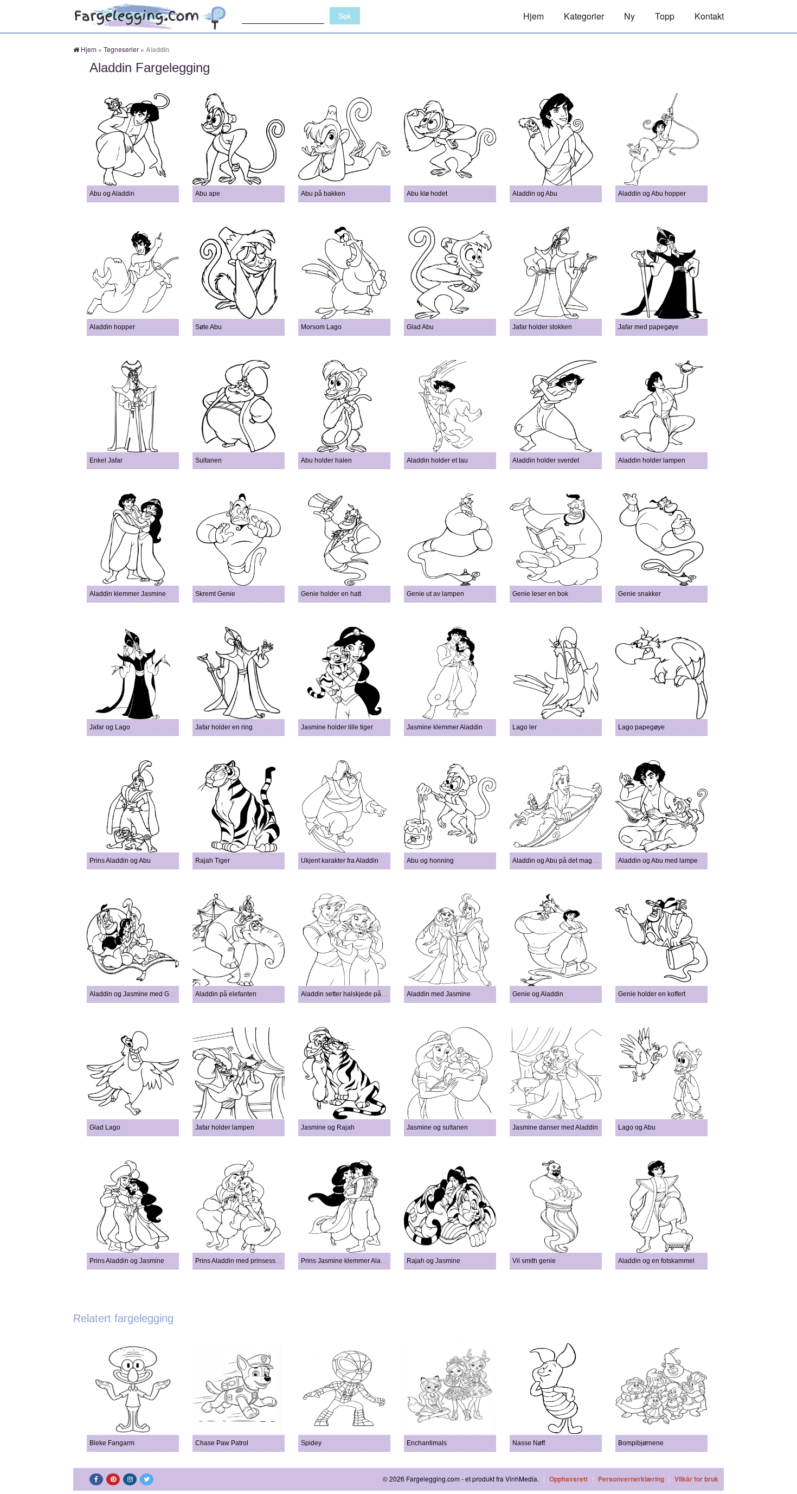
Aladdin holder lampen (651, 460)
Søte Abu (208, 327)
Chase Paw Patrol (221, 1443)
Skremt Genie (215, 594)
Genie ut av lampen (435, 594)
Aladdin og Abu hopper (652, 193)
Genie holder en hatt (331, 594)
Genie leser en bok (540, 594)
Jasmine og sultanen (437, 1127)
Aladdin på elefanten (225, 994)
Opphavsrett (568, 1479)
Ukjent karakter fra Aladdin (339, 860)
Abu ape (207, 193)
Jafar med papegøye (648, 327)
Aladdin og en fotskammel (656, 1261)
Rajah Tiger (212, 860)
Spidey (311, 1443)
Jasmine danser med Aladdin (555, 1127)
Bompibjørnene (641, 1443)
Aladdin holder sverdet (545, 460)
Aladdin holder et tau (437, 460)
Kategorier (584, 16)
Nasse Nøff (528, 1443)
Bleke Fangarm (111, 1443)
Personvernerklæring (631, 1479)
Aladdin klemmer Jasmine (127, 594)
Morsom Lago (321, 327)
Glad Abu (420, 327)
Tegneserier (121, 49)
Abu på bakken (323, 193)
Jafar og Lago (109, 727)
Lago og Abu (636, 1127)
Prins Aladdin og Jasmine (126, 1261)
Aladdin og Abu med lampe (658, 860)
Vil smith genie (534, 1261)
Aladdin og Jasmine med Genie (135, 994)
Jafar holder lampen (224, 1127)
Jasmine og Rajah (328, 1127)
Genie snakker (639, 594)
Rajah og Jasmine (433, 1261)
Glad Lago (104, 1127)
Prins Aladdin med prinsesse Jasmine (250, 1261)
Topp (664, 16)
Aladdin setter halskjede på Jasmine (354, 994)
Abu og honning (430, 860)
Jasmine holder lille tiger (337, 727)
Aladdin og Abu (534, 193)
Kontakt (709, 16)
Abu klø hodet (427, 193)
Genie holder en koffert (651, 994)
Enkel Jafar (106, 460)
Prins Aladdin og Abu (120, 860)
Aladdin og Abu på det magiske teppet (568, 860)
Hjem (533, 16)
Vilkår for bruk (696, 1479)
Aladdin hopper (112, 327)
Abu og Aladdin (111, 193)
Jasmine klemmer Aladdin (445, 727)
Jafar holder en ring (224, 727)
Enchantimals (427, 1443)
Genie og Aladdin (537, 994)
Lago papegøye (641, 727)
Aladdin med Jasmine (439, 994)
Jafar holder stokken (542, 327)
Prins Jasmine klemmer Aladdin (347, 1261)
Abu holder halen (326, 460)
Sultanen (208, 460)
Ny (629, 16)
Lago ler (524, 727)
